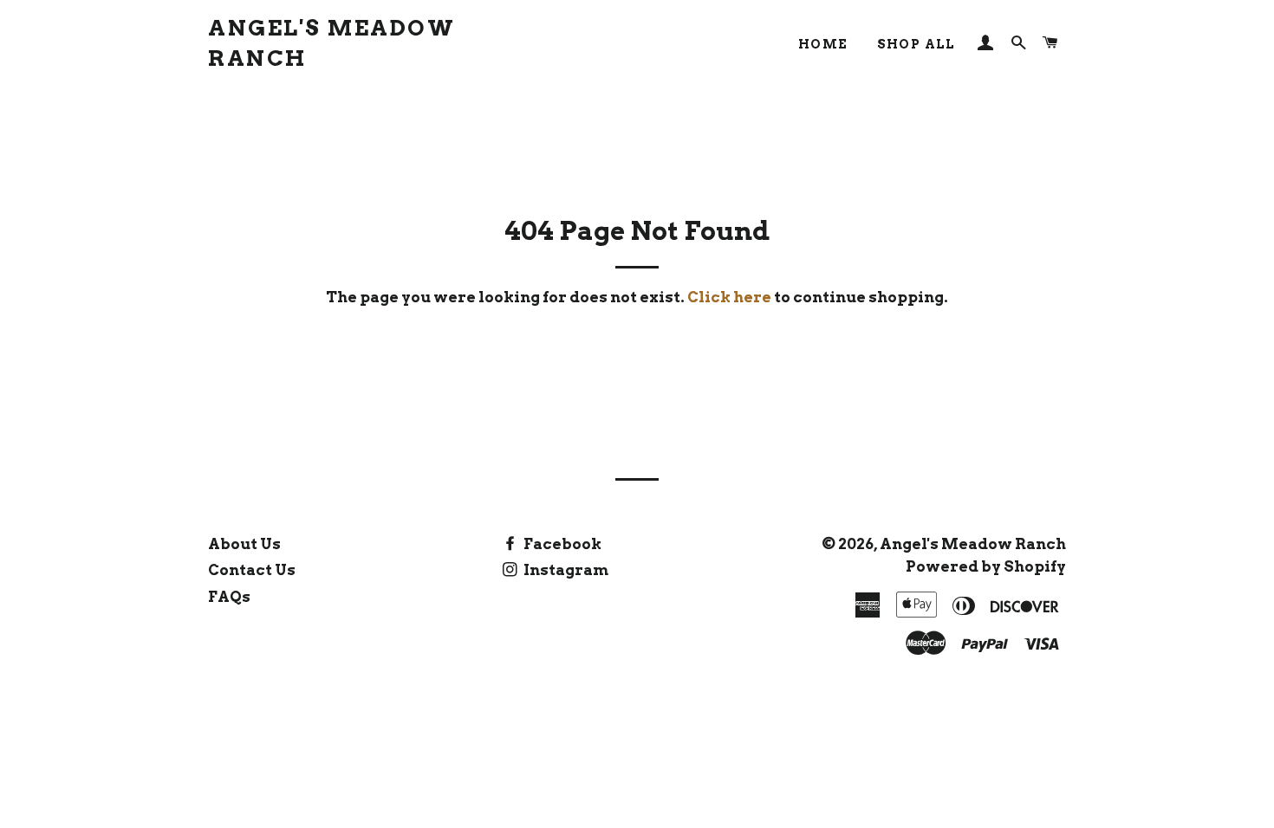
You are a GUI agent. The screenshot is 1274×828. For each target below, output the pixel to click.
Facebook (561, 544)
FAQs (229, 596)
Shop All (916, 44)
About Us (244, 544)
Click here (729, 297)
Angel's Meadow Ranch (331, 43)
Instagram (564, 570)
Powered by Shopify (986, 566)
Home (823, 44)
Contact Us (252, 570)
